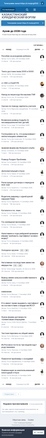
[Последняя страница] (43, 49)
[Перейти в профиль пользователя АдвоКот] (42, 84)
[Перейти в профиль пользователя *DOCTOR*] (42, 172)
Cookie (31, 420)
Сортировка (38, 45)
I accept (39, 432)
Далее (37, 49)
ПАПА (9, 74)
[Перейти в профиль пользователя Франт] (42, 135)
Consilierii (10, 86)
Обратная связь (19, 420)
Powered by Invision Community (23, 425)
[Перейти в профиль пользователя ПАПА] (42, 160)
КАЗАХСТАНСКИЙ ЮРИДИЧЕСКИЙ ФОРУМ (19, 16)
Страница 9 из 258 (23, 49)
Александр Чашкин (14, 269)
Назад (8, 49)
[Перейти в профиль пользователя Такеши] (42, 360)
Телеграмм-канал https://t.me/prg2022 (21, 3)
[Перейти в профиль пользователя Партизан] (42, 197)
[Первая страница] (3, 49)
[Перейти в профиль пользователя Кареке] (42, 57)
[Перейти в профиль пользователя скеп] (42, 96)
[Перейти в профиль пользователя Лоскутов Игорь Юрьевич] (42, 149)
